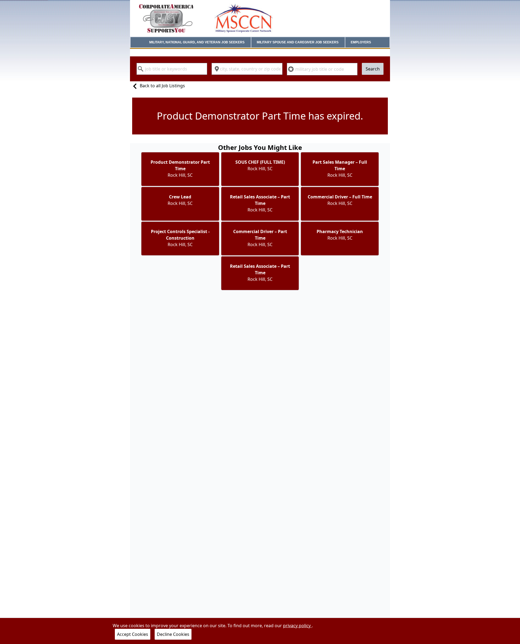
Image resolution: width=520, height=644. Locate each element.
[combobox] (171, 69)
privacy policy (297, 626)
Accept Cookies (132, 634)
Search (373, 69)
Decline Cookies (173, 634)
